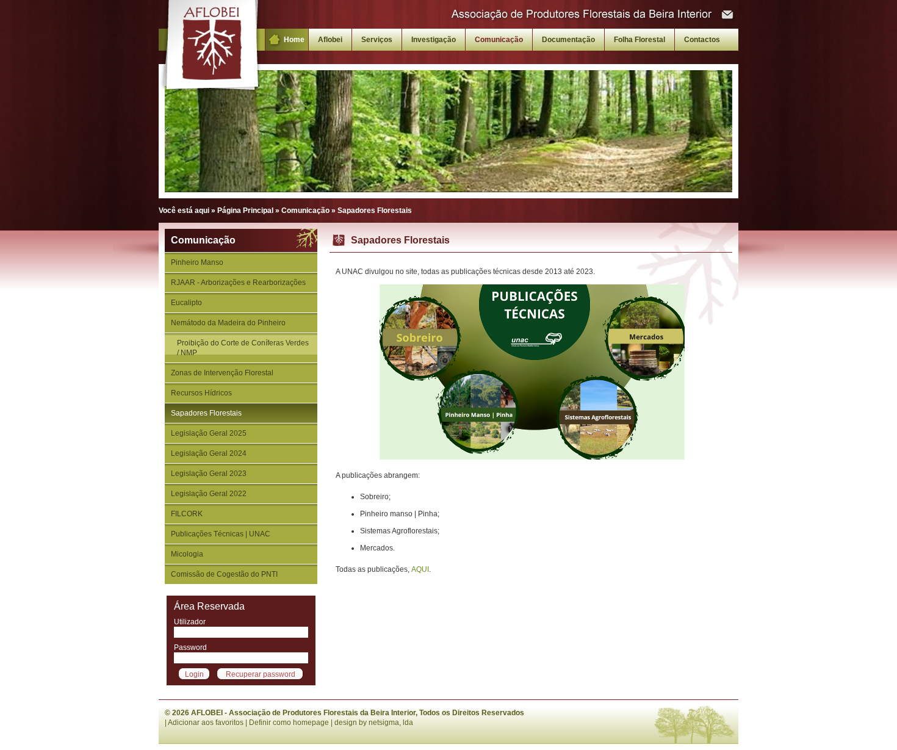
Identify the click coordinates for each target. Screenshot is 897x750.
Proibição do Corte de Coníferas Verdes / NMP (243, 348)
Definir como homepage (289, 722)
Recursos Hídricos (201, 393)
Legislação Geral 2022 (209, 493)
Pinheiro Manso (197, 262)
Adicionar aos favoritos (205, 722)
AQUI (420, 569)
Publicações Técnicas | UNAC (220, 534)
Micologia (187, 554)
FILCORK (187, 514)
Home (294, 39)
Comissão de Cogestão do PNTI (224, 574)
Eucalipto (186, 302)
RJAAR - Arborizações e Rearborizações (238, 282)
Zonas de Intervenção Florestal (222, 373)
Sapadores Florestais (206, 413)
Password (190, 647)
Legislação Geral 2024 (209, 453)
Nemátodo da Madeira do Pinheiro (228, 323)
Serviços (376, 39)
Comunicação (499, 39)
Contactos (702, 39)
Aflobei (330, 39)
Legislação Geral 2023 (209, 473)
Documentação (568, 39)
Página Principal (245, 210)
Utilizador (190, 622)
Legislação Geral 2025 (209, 433)
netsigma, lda (391, 722)
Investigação (433, 39)
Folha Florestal (639, 39)
